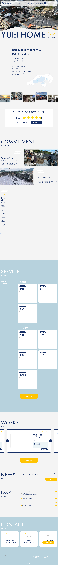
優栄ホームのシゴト (31, 3)
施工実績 (37, 3)
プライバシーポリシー (46, 556)
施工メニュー (34, 557)
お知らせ (41, 3)
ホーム (19, 3)
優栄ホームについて (35, 556)
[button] (7, 440)
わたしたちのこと (24, 3)
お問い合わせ (45, 557)
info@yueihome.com (29, 542)
